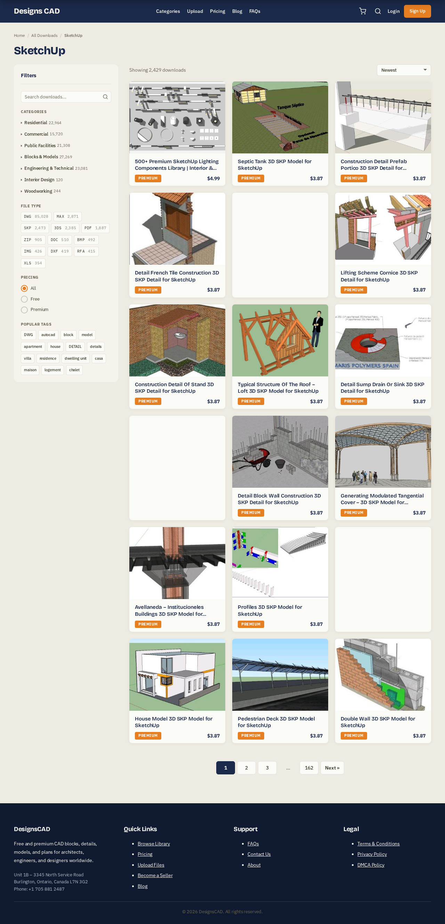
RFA (86, 251)
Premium (39, 309)
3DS (65, 227)
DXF (60, 251)
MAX (68, 216)
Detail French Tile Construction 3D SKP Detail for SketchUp (177, 276)
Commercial (36, 134)
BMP (86, 239)
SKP (35, 227)
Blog (142, 886)
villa (27, 358)
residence (48, 358)
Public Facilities (40, 146)
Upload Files (151, 865)
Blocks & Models (41, 157)
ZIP (33, 239)
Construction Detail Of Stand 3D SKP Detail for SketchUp (174, 388)
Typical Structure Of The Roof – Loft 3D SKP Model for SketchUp (278, 388)
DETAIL (75, 346)
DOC (60, 239)
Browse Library (154, 844)
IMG (33, 251)
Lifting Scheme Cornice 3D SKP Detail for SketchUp (379, 276)
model (87, 334)
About (254, 865)
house (55, 346)
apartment (33, 346)
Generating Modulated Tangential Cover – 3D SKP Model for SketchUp (382, 502)
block (68, 334)
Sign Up (418, 11)
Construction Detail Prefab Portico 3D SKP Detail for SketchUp (373, 168)
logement (52, 369)
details (96, 346)
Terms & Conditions (378, 844)
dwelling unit (76, 358)
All (33, 288)
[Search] (377, 11)
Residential (35, 123)
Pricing (145, 854)
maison (30, 369)
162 (309, 768)
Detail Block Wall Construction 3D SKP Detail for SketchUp (279, 499)
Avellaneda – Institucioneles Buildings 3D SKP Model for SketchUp (169, 614)
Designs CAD (36, 11)
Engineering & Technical (49, 168)
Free (35, 299)
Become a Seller (155, 875)
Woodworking (38, 191)
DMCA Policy (371, 865)
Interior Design (39, 180)
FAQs (253, 844)
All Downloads (44, 35)
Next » (332, 768)
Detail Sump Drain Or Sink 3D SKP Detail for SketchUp (382, 388)
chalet (74, 369)
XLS (33, 263)
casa (99, 358)
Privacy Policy (372, 854)
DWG (36, 216)
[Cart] (362, 11)
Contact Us (259, 854)
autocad (48, 334)
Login (394, 11)
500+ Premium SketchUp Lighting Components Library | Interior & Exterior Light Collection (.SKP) (177, 168)
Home (19, 35)
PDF (95, 227)
